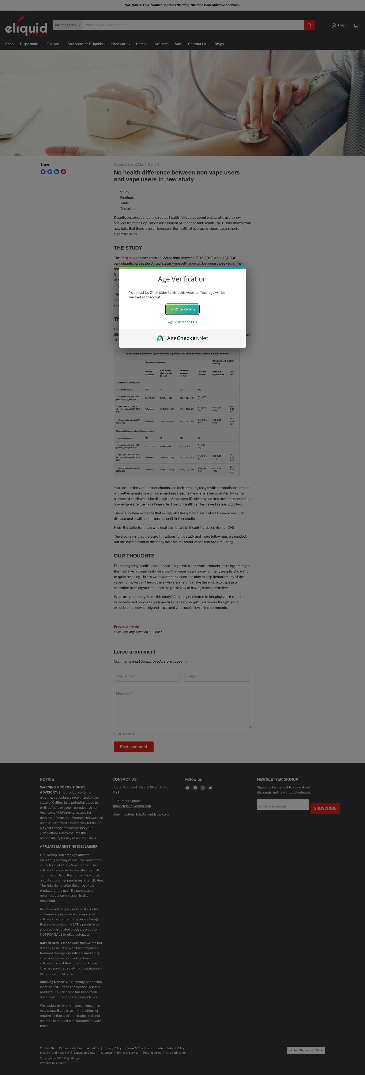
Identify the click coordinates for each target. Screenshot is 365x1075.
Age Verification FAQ (182, 322)
